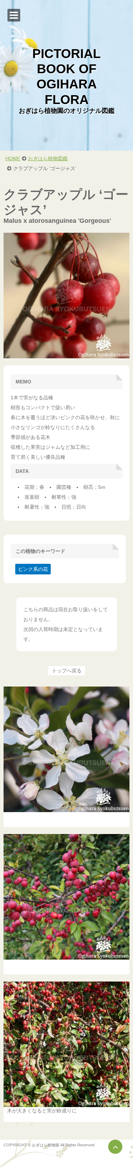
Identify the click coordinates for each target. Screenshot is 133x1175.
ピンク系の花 (33, 569)
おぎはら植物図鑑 (48, 158)
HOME (12, 158)
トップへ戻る (67, 670)
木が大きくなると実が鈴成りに (42, 1110)
